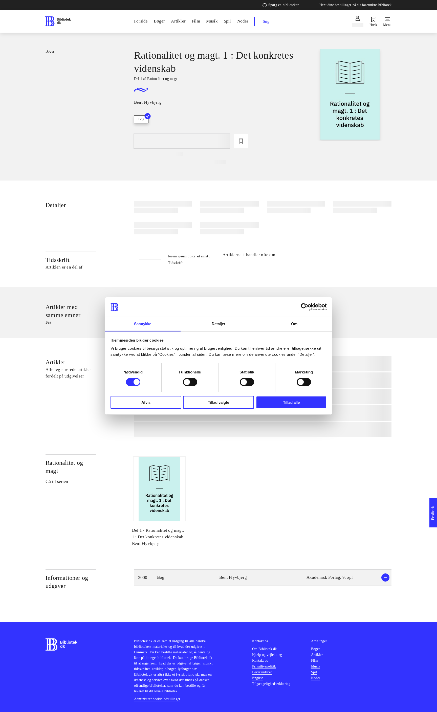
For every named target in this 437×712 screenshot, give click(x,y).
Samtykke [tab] (142, 324)
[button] (262, 577)
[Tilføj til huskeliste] (241, 141)
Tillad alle (291, 402)
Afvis (145, 402)
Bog (141, 119)
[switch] (190, 382)
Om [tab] (294, 324)
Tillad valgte (218, 402)
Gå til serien (57, 481)
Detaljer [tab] (219, 324)
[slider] (350, 95)
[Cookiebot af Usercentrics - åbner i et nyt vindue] (304, 307)
